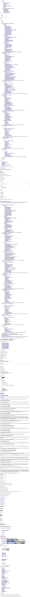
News (5, 25)
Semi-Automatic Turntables (8, 207)
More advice (1, 544)
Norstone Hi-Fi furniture (8, 323)
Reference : (1, 366)
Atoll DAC (6, 133)
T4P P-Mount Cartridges (8, 44)
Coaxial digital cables (7, 87)
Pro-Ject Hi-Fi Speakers (8, 282)
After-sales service (4, 591)
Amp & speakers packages (8, 116)
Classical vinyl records (8, 69)
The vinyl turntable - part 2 (5, 580)
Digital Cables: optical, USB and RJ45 (10, 267)
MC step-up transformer (8, 218)
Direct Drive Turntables (8, 28)
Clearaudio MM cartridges (8, 49)
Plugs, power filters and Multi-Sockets (9, 90)
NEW (5, 53)
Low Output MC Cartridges (8, 225)
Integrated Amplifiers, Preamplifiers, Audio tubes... (8, 289)
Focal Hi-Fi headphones (8, 108)
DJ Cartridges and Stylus (8, 227)
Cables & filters (4, 571)
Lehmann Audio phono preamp (9, 220)
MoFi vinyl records (7, 70)
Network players (7, 130)
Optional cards (7, 122)
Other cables (6, 88)
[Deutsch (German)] (2, 20)
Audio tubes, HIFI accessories (7, 120)
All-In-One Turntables (7, 209)
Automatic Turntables (7, 27)
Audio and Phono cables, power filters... (8, 262)
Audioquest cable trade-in (6, 12)
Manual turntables (7, 26)
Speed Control (7, 38)
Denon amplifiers (7, 117)
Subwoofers (6, 99)
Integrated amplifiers (7, 113)
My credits (3, 576)
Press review (3, 590)
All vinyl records (7, 63)
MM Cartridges (7, 43)
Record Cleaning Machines (8, 72)
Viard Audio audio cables (8, 92)
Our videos (4, 4)
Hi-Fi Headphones (7, 106)
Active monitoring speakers (8, 98)
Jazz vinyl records (7, 68)
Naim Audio (3, 470)
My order (3, 575)
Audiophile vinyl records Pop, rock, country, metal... (11, 64)
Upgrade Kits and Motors (8, 56)
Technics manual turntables (8, 214)
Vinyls (4, 62)
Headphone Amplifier (7, 107)
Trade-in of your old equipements (7, 5)
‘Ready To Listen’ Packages (8, 30)
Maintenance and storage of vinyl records (8, 71)
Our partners (3, 589)
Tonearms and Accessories (8, 59)
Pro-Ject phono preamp (8, 41)
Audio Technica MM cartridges (9, 229)
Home (1, 337)
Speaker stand (6, 142)
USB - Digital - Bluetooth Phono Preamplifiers (11, 37)
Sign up (1, 189)
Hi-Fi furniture (7, 123)
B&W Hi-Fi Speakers (7, 102)
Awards (3, 388)
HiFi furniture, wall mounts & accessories (8, 140)
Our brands (3, 573)
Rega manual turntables (8, 213)
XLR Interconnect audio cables (9, 86)
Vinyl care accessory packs (8, 75)
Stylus (6, 48)
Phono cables (6, 84)
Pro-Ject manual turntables (8, 32)
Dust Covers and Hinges (8, 57)
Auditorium (4, 6)
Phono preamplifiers (4, 581)
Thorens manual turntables (8, 34)
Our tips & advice (4, 390)
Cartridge (3, 569)
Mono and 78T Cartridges (8, 46)
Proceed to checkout (2, 201)
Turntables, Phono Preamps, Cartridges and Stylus (8, 23)
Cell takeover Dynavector (6, 11)
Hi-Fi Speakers (7, 97)
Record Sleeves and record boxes (9, 74)
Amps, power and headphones (5, 570)
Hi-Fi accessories (7, 143)
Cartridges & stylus (5, 222)
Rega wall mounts (7, 147)
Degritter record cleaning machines (9, 78)
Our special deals (5, 151)
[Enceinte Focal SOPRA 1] (5, 343)
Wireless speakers (7, 277)
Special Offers (7, 154)
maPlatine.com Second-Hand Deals (9, 153)
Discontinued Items (7, 329)
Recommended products (3, 524)
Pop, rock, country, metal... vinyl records (10, 247)
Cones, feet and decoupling (8, 61)
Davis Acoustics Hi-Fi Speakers (9, 103)
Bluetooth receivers (7, 131)
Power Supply (7, 39)
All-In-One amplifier (7, 115)
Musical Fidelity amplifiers (8, 297)
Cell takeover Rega (5, 10)
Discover (22, 80)
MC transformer (4, 585)
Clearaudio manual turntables (8, 211)
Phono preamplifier (5, 35)
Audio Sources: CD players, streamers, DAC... (7, 125)
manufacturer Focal (13, 408)
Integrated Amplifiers (6, 112)
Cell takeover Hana (5, 9)
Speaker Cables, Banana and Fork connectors (10, 89)
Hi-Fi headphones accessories (8, 286)
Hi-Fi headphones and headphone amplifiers (8, 105)
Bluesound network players (8, 312)
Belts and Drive (7, 55)
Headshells (6, 47)
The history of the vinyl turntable (6, 582)
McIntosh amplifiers (7, 119)
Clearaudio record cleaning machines (9, 77)
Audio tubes (6, 145)
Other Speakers (7, 100)
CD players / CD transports (8, 129)
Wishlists (2, 374)
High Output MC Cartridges (8, 45)
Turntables (4, 24)
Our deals (3, 572)
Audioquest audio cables (8, 91)
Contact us (1, 179)
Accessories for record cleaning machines (10, 73)
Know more (1, 356)
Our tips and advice (5, 3)
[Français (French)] (2, 15)
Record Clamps (7, 58)
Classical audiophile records (8, 65)
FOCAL (5, 357)
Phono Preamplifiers (7, 36)
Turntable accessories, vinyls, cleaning (6, 52)
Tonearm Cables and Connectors (9, 85)
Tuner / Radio (6, 132)
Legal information (4, 587)
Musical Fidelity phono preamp (9, 40)
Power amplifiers (7, 114)
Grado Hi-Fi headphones (8, 109)
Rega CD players (7, 134)
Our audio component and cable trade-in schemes (8, 8)
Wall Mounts (6, 240)
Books (6, 146)
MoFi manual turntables (8, 31)
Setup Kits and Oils (7, 60)
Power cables (6, 269)
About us (3, 159)
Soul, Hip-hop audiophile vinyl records (10, 66)
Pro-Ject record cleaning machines (9, 79)
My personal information (5, 577)
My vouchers (3, 578)
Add (3, 533)
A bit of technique (4, 584)
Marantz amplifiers (7, 118)
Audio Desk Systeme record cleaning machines (11, 256)
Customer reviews (4, 389)
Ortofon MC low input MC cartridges (9, 51)
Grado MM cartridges (7, 50)
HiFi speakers (5, 96)
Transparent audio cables (8, 271)
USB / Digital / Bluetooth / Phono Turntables (10, 29)
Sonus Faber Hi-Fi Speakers (8, 104)
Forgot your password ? (4, 187)
